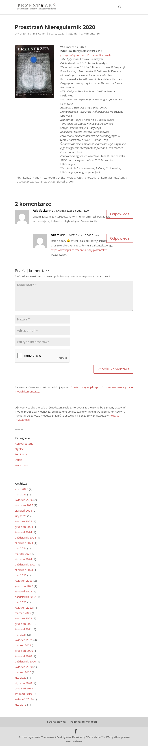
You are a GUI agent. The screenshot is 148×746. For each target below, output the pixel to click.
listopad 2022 (23, 591)
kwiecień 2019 (24, 699)
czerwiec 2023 (24, 570)
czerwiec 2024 (24, 543)
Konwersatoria (24, 443)
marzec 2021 (23, 645)
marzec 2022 (23, 613)
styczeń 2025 (23, 521)
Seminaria (21, 454)
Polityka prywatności (83, 721)
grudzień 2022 (24, 586)
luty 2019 (21, 704)
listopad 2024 (23, 532)
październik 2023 (25, 564)
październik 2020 (25, 661)
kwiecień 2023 (24, 580)
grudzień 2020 (24, 650)
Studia (18, 459)
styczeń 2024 (23, 559)
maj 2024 (21, 548)
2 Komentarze (90, 33)
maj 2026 (21, 494)
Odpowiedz (119, 214)
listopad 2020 (23, 656)
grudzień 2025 (24, 505)
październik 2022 (25, 597)
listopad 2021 (23, 629)
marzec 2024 (23, 553)
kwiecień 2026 (24, 500)
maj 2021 (21, 634)
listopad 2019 (23, 694)
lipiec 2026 (21, 489)
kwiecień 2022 (24, 607)
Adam (42, 33)
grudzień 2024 (24, 526)
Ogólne (73, 33)
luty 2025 (21, 516)
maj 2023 (21, 575)
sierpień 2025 (23, 510)
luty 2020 (21, 677)
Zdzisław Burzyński (85, 55)
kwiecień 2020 (24, 667)
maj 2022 (21, 602)
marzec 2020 (23, 672)
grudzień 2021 (24, 623)
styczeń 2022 (23, 618)
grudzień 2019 (24, 688)
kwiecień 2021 (24, 640)
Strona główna (56, 721)
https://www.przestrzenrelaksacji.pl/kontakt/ (79, 250)
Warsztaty (21, 465)
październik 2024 (25, 537)
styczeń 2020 (23, 683)
